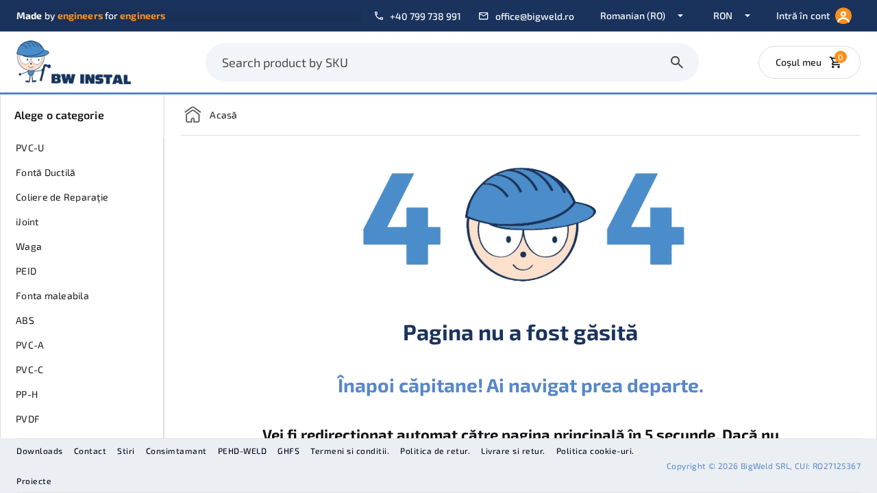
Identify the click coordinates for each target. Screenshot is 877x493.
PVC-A (30, 345)
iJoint (27, 221)
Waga (29, 246)
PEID (26, 271)
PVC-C (29, 369)
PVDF (28, 419)
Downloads (39, 450)
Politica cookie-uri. (595, 450)
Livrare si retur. (513, 450)
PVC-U (30, 147)
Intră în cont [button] (803, 15)
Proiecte (33, 480)
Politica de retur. (435, 450)
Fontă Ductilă (45, 172)
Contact (90, 450)
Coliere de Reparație (62, 197)
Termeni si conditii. (349, 450)
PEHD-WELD (242, 450)
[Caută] (676, 62)
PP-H (27, 394)
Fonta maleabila (52, 295)
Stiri (126, 450)
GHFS (288, 450)
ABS (25, 320)
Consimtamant (176, 450)
